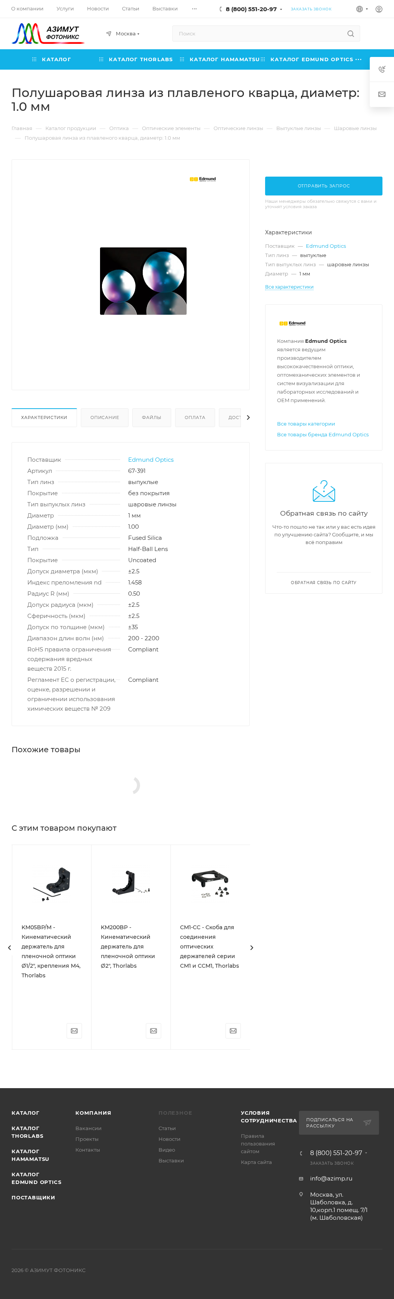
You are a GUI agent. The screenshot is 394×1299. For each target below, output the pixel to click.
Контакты (87, 1150)
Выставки (171, 1160)
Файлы (152, 417)
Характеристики (44, 417)
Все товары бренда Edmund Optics (323, 434)
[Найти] (350, 33)
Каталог (26, 1113)
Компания (93, 1113)
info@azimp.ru (331, 1178)
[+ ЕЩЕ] (358, 59)
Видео (167, 1150)
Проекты (86, 1139)
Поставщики (33, 1197)
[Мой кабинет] (379, 10)
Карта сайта (256, 1162)
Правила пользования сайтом (258, 1143)
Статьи (167, 1128)
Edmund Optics (151, 459)
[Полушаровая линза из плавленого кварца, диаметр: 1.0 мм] (143, 281)
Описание (104, 417)
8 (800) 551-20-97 (251, 9)
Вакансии (88, 1128)
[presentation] (9, 947)
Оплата (195, 417)
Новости (169, 1139)
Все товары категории (306, 424)
